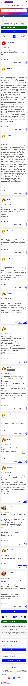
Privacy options (4, 670)
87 (4, 497)
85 (4, 430)
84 (4, 405)
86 (4, 458)
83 (4, 358)
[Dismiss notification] (26, 5)
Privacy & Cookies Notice (6, 671)
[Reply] (25, 62)
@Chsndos (4, 519)
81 (4, 284)
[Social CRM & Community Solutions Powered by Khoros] (23, 683)
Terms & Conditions (23, 670)
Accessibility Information (22, 671)
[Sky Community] (8, 2)
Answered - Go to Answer (14, 27)
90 (4, 603)
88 (4, 540)
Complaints (3, 673)
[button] (26, 41)
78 (4, 190)
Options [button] (2, 20)
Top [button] (15, 667)
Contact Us (24, 673)
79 (4, 221)
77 (4, 126)
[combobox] (13, 10)
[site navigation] (1, 2)
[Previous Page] (3, 36)
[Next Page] (24, 36)
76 (4, 59)
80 (4, 249)
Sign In (26, 2)
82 (4, 319)
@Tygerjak (4, 144)
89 (4, 563)
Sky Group (3, 674)
